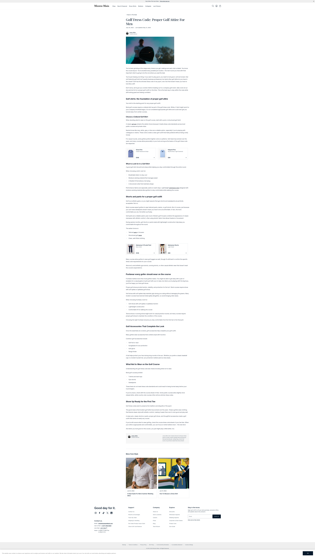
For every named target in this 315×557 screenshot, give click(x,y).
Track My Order (132, 517)
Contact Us (131, 511)
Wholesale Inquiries (174, 514)
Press (154, 520)
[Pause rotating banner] (314, 1)
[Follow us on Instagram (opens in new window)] (95, 513)
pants (135, 232)
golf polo (134, 124)
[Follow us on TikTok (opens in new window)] (103, 513)
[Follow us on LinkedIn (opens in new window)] (111, 513)
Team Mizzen (156, 526)
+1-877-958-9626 (106, 526)
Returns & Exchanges (134, 514)
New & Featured (122, 6)
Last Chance (157, 6)
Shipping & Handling (133, 520)
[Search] (213, 6)
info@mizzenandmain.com (105, 523)
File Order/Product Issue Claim (136, 523)
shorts (140, 235)
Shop (113, 6)
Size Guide (172, 526)
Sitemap (124, 544)
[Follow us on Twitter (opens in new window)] (107, 513)
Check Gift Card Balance (135, 526)
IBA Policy (151, 544)
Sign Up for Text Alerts (194, 520)
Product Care (172, 523)
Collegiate (148, 6)
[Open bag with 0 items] (220, 6)
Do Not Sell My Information (163, 544)
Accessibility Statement (177, 544)
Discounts (172, 511)
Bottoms (140, 6)
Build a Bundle (166, 1)
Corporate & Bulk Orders (176, 520)
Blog (154, 523)
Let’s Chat (103, 528)
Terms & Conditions (133, 544)
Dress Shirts (132, 6)
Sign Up (216, 516)
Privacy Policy (143, 544)
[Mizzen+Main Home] (101, 6)
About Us (155, 511)
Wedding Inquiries (174, 517)
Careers (155, 517)
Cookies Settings (189, 544)
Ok (308, 553)
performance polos (174, 188)
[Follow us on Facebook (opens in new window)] (99, 513)
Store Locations (157, 514)
